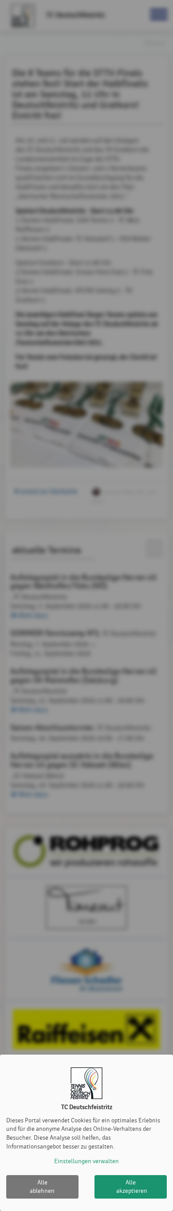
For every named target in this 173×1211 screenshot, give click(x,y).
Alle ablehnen (42, 1187)
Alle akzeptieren (131, 1187)
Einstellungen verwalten (86, 1161)
